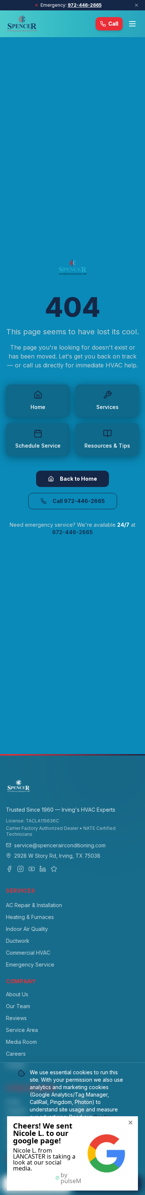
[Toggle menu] (132, 23)
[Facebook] (9, 869)
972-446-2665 (85, 5)
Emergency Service (30, 964)
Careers (16, 1054)
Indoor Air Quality (27, 929)
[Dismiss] (136, 5)
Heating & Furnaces (30, 917)
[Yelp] (54, 869)
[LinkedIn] (42, 869)
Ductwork (17, 941)
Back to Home (78, 478)
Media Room (21, 1042)
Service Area (22, 1030)
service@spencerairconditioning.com (60, 845)
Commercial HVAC (28, 952)
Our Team (18, 1006)
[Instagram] (20, 869)
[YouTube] (31, 869)
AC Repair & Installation (34, 905)
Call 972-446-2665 (78, 501)
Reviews (16, 1018)
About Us (17, 994)
